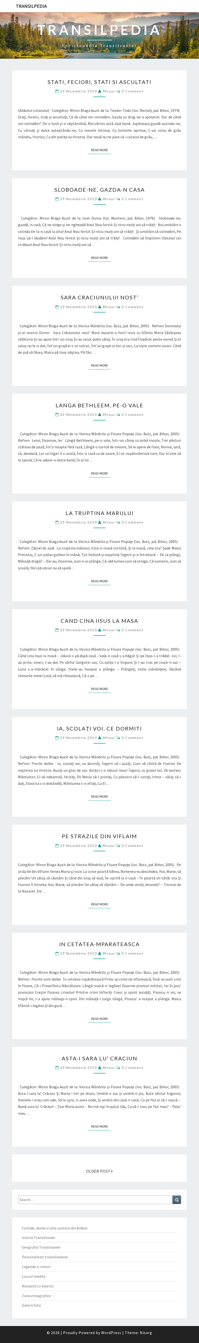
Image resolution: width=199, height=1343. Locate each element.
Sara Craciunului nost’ (100, 297)
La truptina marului (100, 513)
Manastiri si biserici (38, 1286)
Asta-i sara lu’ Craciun (99, 1058)
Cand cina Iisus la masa (99, 620)
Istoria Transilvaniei (38, 1237)
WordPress (111, 1332)
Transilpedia (31, 6)
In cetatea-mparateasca (99, 944)
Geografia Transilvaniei (41, 1247)
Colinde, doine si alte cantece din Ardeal (54, 1228)
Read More (101, 150)
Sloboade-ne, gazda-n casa (99, 189)
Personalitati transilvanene (45, 1256)
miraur (109, 91)
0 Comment (133, 91)
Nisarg (146, 1332)
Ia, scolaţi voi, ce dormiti (99, 728)
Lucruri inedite (34, 1276)
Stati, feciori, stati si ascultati (99, 82)
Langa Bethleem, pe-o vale (99, 405)
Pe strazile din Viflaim (99, 836)
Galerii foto (31, 1305)
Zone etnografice (36, 1295)
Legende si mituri (36, 1266)
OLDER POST (98, 1171)
